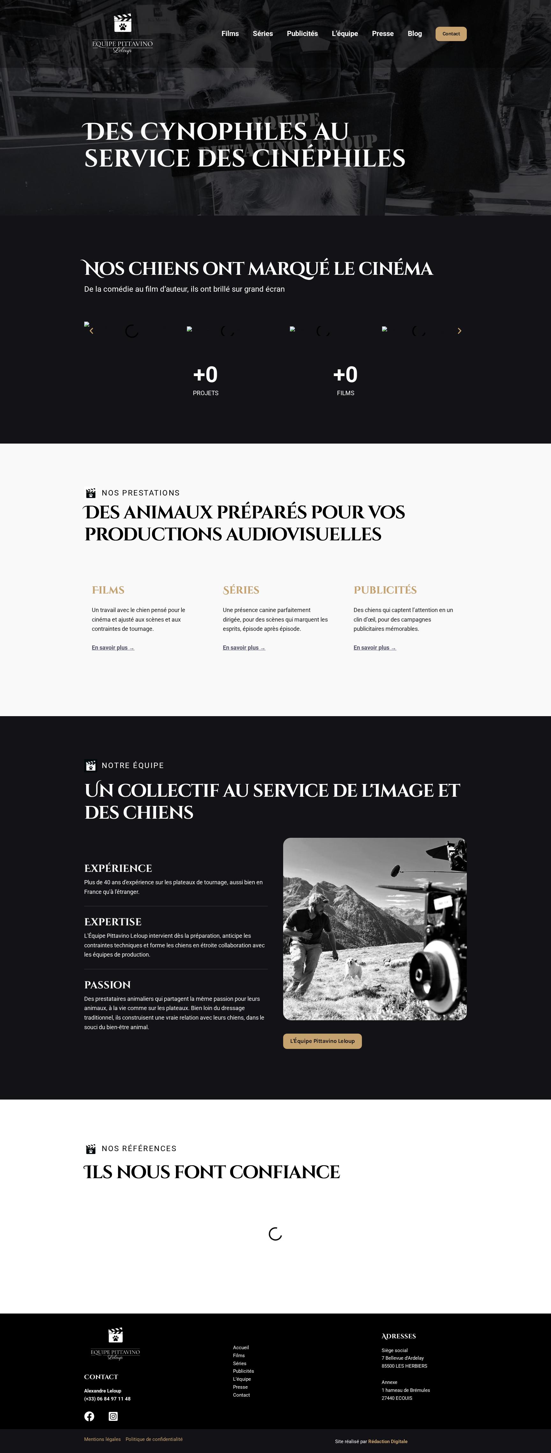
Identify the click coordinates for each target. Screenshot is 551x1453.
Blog (415, 34)
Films (230, 34)
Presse (383, 34)
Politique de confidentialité (154, 1439)
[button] (451, 34)
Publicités (302, 34)
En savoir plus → (113, 647)
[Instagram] (113, 1416)
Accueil (241, 1347)
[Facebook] (89, 1416)
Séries (263, 34)
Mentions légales (102, 1439)
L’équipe (345, 34)
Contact (241, 1395)
